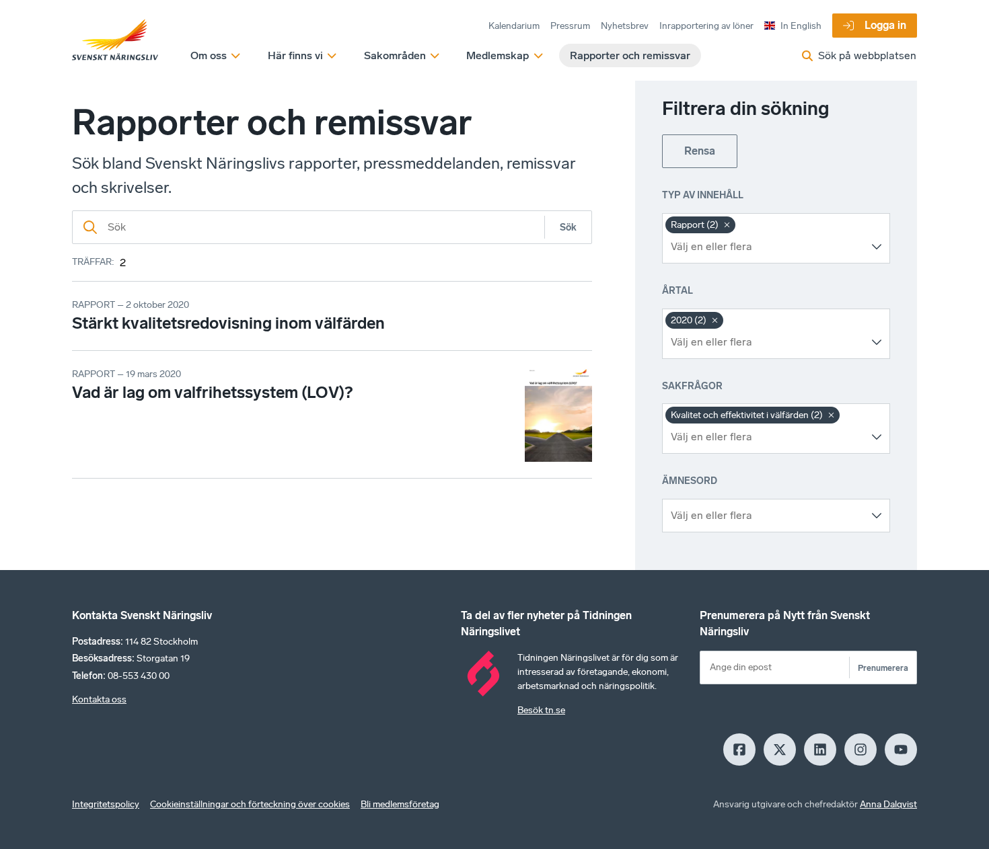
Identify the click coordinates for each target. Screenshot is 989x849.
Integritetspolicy (105, 804)
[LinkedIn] (820, 749)
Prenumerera (883, 668)
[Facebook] (739, 749)
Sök (568, 227)
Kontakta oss (99, 699)
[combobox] (766, 246)
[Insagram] (860, 749)
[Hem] (115, 40)
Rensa (699, 151)
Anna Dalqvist (888, 804)
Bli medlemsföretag (400, 804)
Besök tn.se (541, 710)
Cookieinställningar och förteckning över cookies (250, 804)
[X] (780, 749)
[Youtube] (901, 749)
